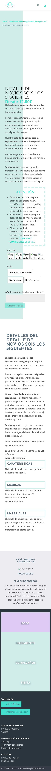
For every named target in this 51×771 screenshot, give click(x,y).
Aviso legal (6, 741)
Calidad (4, 731)
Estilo (9, 266)
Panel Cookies (7, 760)
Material (11, 250)
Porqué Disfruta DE (10, 728)
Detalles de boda (16, 21)
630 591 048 (13, 704)
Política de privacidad (11, 748)
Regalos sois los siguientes (35, 21)
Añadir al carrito (15, 305)
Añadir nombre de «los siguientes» (24, 292)
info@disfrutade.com (17, 712)
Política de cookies (10, 757)
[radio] (11, 256)
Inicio (4, 21)
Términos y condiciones (12, 744)
